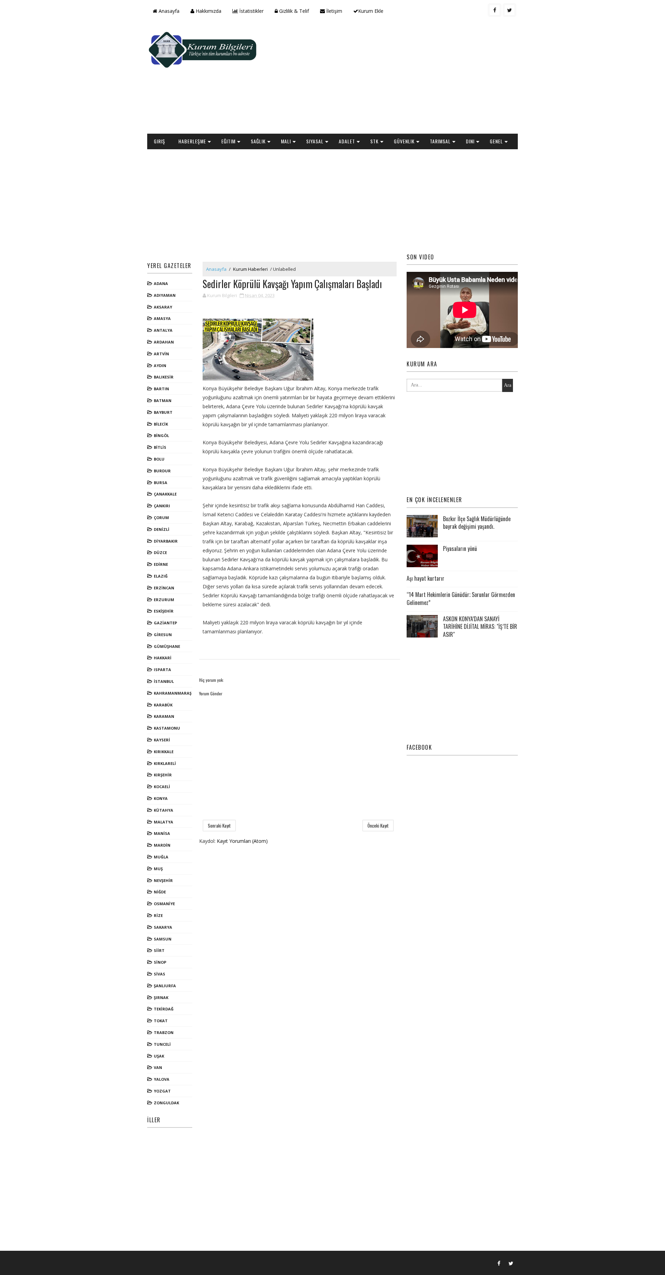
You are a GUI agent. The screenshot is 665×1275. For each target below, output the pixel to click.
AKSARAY (163, 307)
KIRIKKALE (164, 751)
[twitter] (509, 10)
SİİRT (159, 950)
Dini (470, 141)
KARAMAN (164, 716)
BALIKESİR (164, 377)
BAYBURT (163, 412)
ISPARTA (162, 669)
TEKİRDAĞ (164, 1008)
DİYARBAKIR (166, 541)
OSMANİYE (164, 903)
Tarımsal (440, 141)
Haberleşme (192, 141)
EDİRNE (161, 564)
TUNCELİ (162, 1044)
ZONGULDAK (166, 1102)
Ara (507, 385)
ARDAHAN (164, 342)
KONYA (161, 798)
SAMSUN (162, 939)
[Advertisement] (391, 78)
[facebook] (494, 10)
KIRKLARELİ (165, 763)
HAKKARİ (162, 657)
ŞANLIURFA (165, 985)
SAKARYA (163, 927)
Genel (496, 141)
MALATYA (163, 821)
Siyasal (314, 141)
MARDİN (162, 845)
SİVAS (159, 974)
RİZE (158, 915)
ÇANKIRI (162, 505)
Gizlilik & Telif (293, 11)
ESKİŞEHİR (164, 611)
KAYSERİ (162, 739)
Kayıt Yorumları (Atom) (242, 841)
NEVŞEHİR (163, 880)
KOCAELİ (162, 786)
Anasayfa (168, 11)
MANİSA (162, 833)
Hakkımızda (207, 11)
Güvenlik (404, 141)
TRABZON (164, 1032)
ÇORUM (161, 517)
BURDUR (162, 470)
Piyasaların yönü (460, 548)
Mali (286, 141)
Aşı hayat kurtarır (425, 578)
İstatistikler (251, 11)
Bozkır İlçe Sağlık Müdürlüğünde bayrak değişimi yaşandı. (477, 522)
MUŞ (158, 868)
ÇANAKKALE (165, 494)
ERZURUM (164, 599)
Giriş (159, 141)
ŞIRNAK (161, 997)
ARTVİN (161, 353)
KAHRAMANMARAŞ (173, 693)
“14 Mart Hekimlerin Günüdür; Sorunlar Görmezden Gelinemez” (461, 598)
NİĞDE (160, 891)
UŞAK (159, 1056)
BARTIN (161, 388)
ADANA (161, 283)
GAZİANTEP (165, 622)
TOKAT (161, 1020)
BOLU (159, 459)
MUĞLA (161, 856)
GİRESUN (163, 634)
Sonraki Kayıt (219, 825)
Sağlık (258, 141)
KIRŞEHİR (163, 774)
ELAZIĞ (161, 576)
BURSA (160, 482)
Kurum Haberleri (250, 269)
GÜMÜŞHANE (167, 646)
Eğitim (228, 141)
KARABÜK (163, 704)
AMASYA (162, 318)
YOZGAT (162, 1091)
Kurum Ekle (370, 11)
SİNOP (160, 962)
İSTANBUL (164, 681)
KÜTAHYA (163, 810)
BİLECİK (161, 424)
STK (374, 141)
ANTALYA (163, 330)
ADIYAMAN (165, 295)
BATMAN (162, 400)
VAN (158, 1067)
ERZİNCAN (164, 587)
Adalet (347, 141)
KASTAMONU (167, 728)
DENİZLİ (161, 529)
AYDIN (160, 365)
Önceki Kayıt (378, 825)
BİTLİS (160, 447)
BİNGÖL (161, 435)
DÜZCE (160, 552)
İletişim (333, 11)
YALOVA (161, 1079)
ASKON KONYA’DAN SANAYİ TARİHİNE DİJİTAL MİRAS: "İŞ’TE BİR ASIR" (480, 627)
